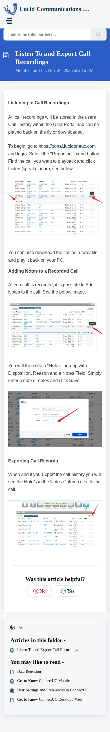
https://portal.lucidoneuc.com (67, 146)
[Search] (99, 34)
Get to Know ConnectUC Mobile (43, 681)
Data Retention (29, 671)
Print (21, 627)
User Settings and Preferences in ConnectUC (52, 690)
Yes (70, 591)
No (42, 591)
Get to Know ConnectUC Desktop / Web (49, 699)
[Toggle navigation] (9, 21)
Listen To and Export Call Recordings (47, 650)
